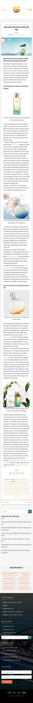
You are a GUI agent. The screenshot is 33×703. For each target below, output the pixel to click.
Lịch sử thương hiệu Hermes (10, 653)
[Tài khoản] (28, 10)
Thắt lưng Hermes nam (8, 629)
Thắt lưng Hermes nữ (8, 626)
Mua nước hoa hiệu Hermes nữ (17, 494)
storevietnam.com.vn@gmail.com (15, 611)
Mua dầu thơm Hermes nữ (21, 481)
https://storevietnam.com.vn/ (15, 615)
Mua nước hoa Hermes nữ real (16, 492)
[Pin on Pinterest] (22, 473)
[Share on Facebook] (13, 473)
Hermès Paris (15, 144)
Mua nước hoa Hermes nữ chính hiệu (22, 488)
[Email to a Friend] (19, 473)
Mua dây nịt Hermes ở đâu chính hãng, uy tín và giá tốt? (15, 540)
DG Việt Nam (22, 34)
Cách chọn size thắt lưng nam (10, 647)
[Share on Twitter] (16, 473)
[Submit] (30, 511)
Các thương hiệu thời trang (11, 24)
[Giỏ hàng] (31, 10)
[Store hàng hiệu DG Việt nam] (16, 10)
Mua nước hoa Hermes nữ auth (10, 485)
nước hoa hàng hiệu (12, 256)
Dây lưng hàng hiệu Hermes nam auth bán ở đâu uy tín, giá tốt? (15, 551)
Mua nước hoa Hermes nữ (23, 483)
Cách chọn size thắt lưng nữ (9, 650)
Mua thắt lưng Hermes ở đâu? (10, 657)
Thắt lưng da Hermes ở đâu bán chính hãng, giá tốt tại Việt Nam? (16, 546)
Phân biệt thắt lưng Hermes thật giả (11, 660)
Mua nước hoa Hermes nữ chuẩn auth (11, 490)
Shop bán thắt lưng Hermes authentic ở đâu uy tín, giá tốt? (16, 523)
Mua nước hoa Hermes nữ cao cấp (15, 486)
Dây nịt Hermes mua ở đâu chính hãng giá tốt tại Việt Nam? (16, 534)
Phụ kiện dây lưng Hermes (9, 632)
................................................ (14, 605)
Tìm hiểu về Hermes (24, 24)
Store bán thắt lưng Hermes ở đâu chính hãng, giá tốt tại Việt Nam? (16, 529)
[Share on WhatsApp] (10, 473)
